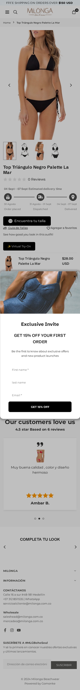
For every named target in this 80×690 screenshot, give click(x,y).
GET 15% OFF (40, 407)
